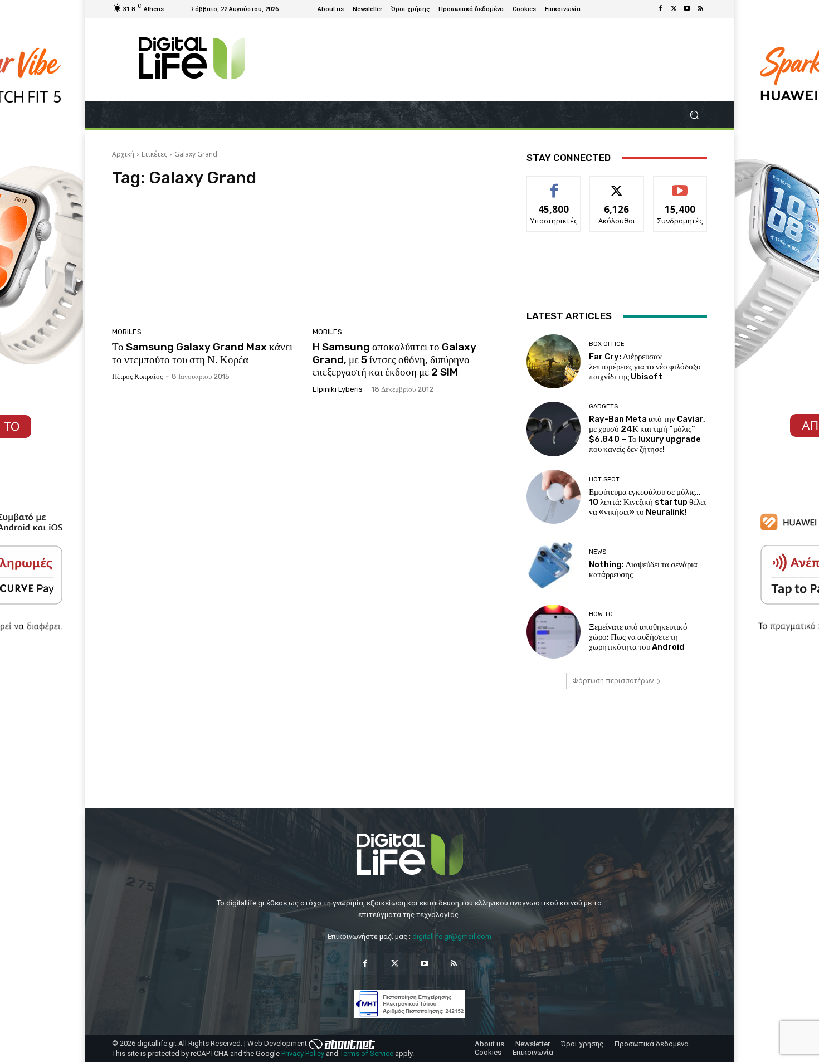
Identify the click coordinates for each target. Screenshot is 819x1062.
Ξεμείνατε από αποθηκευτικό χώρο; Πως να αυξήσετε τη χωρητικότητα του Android (638, 637)
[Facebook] (660, 9)
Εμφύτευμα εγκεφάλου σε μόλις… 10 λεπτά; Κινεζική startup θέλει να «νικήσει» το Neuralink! (647, 502)
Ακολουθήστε (617, 185)
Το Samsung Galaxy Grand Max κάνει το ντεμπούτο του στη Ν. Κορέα (202, 353)
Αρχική (123, 154)
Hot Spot (604, 479)
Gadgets (603, 406)
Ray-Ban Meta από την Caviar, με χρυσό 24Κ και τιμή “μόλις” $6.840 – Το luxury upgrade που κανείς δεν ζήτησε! (647, 434)
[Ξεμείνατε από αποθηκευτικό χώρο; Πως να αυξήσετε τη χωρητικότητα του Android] (553, 632)
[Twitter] (673, 9)
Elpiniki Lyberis (338, 389)
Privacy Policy (302, 1053)
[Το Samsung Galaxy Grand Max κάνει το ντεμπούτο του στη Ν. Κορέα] (205, 260)
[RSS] (700, 9)
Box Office (607, 344)
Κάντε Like (554, 185)
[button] (694, 115)
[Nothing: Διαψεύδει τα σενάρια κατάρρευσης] (553, 564)
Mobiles (127, 331)
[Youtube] (687, 9)
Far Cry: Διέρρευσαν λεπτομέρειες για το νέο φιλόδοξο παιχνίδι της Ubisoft (645, 367)
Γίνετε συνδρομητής (680, 189)
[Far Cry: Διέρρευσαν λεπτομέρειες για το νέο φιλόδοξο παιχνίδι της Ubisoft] (553, 361)
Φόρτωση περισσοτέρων (613, 680)
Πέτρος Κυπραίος (137, 376)
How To (601, 614)
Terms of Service (366, 1053)
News (597, 552)
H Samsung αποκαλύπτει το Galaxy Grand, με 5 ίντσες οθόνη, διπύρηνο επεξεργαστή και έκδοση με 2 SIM (394, 359)
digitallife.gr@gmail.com (451, 936)
